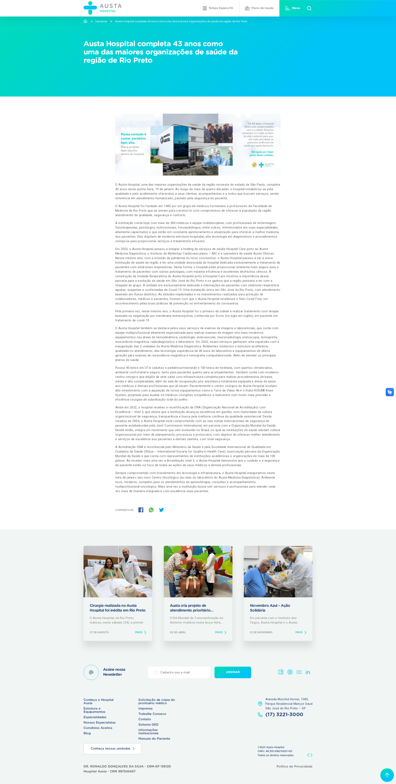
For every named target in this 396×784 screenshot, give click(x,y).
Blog (87, 733)
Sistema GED (148, 724)
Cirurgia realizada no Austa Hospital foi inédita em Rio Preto (117, 608)
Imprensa (101, 21)
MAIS (138, 632)
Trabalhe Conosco (152, 714)
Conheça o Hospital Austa (98, 701)
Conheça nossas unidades (111, 748)
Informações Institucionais (148, 732)
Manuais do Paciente (154, 738)
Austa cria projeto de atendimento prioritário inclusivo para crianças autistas (196, 608)
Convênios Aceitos (98, 728)
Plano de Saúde (262, 8)
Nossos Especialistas (100, 722)
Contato (144, 719)
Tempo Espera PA (221, 8)
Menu (296, 8)
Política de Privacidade (294, 766)
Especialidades (95, 717)
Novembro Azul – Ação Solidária (270, 608)
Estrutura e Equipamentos (94, 710)
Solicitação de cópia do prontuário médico (156, 701)
